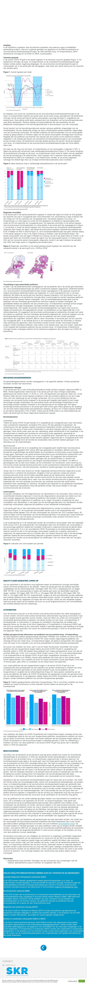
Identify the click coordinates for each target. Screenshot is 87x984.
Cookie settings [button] (72, 981)
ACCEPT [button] (82, 981)
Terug (12, 7)
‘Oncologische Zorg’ (66, 824)
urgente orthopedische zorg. (66, 887)
